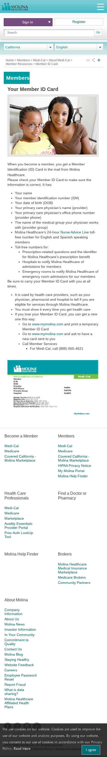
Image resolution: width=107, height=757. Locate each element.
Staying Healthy (16, 660)
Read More (22, 748)
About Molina (16, 600)
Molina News (14, 624)
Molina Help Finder (73, 476)
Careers (10, 670)
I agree (91, 750)
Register (79, 22)
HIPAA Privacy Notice (74, 466)
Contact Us (13, 649)
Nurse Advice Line (74, 232)
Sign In (27, 22)
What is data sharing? (14, 692)
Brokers (65, 554)
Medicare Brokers (72, 577)
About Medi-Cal (60, 60)
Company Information (13, 612)
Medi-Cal (39, 60)
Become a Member (21, 436)
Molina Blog (13, 654)
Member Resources (19, 64)
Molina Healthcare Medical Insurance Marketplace (72, 568)
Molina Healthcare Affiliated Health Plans (18, 703)
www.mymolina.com (47, 324)
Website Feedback (19, 665)
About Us (11, 619)
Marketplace (14, 518)
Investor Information (20, 629)
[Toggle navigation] (100, 6)
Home (10, 60)
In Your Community (19, 635)
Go (98, 32)
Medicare (11, 451)
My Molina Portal (71, 471)
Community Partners (74, 583)
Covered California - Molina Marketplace (20, 458)
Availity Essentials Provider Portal (18, 526)
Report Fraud (15, 685)
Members (24, 60)
